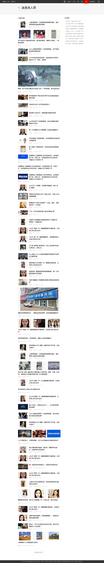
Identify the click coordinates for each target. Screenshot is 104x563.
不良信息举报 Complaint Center (68, 561)
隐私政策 (59, 561)
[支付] (78, 1)
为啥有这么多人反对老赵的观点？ (39, 104)
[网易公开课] (69, 1)
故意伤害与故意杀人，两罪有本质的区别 (44, 465)
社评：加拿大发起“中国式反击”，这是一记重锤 (76, 38)
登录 (86, 1)
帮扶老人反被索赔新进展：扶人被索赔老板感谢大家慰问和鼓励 (76, 28)
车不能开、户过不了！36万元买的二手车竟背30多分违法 (76, 31)
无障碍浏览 (13, 1)
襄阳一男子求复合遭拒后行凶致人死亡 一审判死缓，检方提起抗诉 (38, 88)
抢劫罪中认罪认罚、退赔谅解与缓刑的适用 (42, 113)
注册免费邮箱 (92, 1)
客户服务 (55, 561)
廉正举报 (76, 561)
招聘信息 (51, 561)
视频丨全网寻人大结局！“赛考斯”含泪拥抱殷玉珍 (76, 36)
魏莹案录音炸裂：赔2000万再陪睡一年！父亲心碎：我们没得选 (38, 500)
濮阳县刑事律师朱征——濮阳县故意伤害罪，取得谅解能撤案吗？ (38, 313)
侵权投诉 (80, 561)
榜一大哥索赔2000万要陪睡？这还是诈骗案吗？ (44, 130)
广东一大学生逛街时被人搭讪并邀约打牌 (41, 211)
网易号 (19, 45)
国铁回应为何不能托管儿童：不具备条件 (74, 41)
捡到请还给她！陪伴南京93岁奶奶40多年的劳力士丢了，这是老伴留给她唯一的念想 (76, 33)
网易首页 (4, 1)
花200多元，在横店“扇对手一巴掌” (73, 21)
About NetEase (37, 561)
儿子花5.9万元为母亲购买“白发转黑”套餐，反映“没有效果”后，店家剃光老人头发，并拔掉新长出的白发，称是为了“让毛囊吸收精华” (76, 26)
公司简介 (42, 561)
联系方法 (46, 561)
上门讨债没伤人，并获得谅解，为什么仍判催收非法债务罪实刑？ (38, 440)
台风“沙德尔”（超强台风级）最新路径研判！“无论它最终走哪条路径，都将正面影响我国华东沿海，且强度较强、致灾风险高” (76, 43)
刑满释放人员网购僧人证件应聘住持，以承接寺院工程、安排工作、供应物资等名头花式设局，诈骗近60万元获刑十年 (44, 158)
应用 (8, 1)
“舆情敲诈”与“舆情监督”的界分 (28, 542)
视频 (30, 467)
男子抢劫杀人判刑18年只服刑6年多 (29, 389)
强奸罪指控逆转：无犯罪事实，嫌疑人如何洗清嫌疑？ (35, 338)
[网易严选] (74, 1)
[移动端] (65, 1)
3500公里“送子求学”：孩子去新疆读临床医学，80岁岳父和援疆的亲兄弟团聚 (76, 23)
